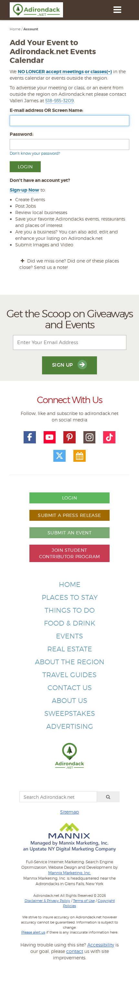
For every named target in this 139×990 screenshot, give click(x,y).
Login (69, 497)
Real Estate (69, 649)
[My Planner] (79, 456)
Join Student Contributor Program (69, 553)
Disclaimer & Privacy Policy (47, 900)
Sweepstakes (69, 713)
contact (74, 951)
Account (30, 29)
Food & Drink (69, 623)
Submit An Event (69, 532)
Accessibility (100, 944)
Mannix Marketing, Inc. (69, 873)
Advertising (69, 726)
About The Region (69, 662)
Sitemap (69, 812)
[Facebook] (30, 437)
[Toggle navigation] (117, 9)
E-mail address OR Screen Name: (46, 110)
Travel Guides (69, 675)
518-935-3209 (59, 100)
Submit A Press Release (69, 515)
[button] (65, 72)
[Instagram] (89, 437)
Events (69, 636)
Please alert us (33, 932)
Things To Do (70, 610)
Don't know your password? (35, 153)
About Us (69, 701)
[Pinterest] (69, 437)
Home (15, 29)
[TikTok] (109, 437)
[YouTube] (50, 437)
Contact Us (70, 688)
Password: (21, 134)
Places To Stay (70, 597)
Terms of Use (84, 900)
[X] (59, 456)
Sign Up (63, 365)
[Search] (108, 796)
